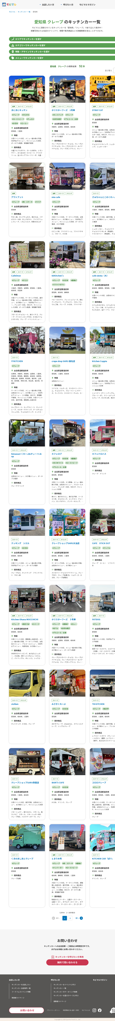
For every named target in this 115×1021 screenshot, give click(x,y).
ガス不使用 (60, 224)
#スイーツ (35, 624)
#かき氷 (15, 123)
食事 (13, 106)
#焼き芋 (106, 709)
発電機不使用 (28, 143)
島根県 (21, 378)
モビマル (12, 12)
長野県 (38, 376)
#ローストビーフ (18, 119)
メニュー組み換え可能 (33, 138)
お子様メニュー (97, 132)
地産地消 (25, 646)
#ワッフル (106, 548)
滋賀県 (60, 127)
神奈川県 (24, 381)
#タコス (25, 280)
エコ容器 (25, 395)
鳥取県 (26, 374)
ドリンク (29, 106)
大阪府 (94, 209)
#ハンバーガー (58, 868)
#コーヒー (24, 123)
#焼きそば (25, 624)
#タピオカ (25, 115)
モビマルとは (86, 1010)
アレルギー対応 (19, 305)
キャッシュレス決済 (34, 141)
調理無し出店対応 (30, 400)
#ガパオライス (58, 463)
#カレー (74, 624)
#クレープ (15, 115)
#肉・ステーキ (27, 202)
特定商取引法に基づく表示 (71, 1010)
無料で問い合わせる (67, 962)
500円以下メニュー (18, 141)
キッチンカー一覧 (24, 12)
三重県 (20, 131)
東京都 (16, 381)
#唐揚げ (74, 280)
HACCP (104, 134)
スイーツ (20, 106)
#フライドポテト (59, 284)
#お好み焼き (57, 119)
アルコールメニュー (29, 644)
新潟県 (27, 378)
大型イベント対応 (17, 138)
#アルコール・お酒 (71, 119)
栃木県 (37, 381)
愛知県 (13, 131)
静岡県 (66, 292)
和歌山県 (14, 378)
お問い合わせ (27, 1010)
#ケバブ (38, 202)
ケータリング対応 (72, 217)
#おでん (55, 628)
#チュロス (30, 119)
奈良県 (20, 290)
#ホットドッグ (58, 115)
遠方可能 (109, 217)
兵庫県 (13, 374)
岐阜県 (73, 127)
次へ (77, 918)
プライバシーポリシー (53, 1010)
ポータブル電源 (16, 143)
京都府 (54, 127)
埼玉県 (31, 381)
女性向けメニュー (17, 393)
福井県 (34, 378)
